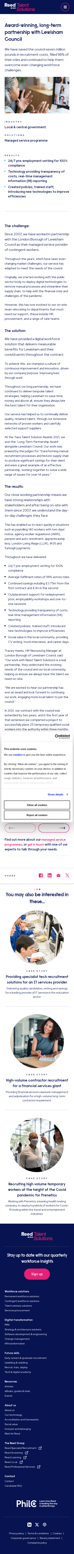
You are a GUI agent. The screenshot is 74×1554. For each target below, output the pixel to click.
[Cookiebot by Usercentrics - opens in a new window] (55, 736)
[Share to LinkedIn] (47, 875)
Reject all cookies (37, 815)
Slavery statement (50, 1538)
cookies (18, 754)
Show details (55, 794)
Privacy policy (16, 1533)
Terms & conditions (38, 1533)
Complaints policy (37, 1542)
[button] (65, 7)
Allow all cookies (37, 804)
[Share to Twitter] (65, 875)
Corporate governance (23, 1538)
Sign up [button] (37, 1274)
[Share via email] (56, 876)
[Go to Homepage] (20, 7)
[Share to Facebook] (38, 875)
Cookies (57, 1533)
